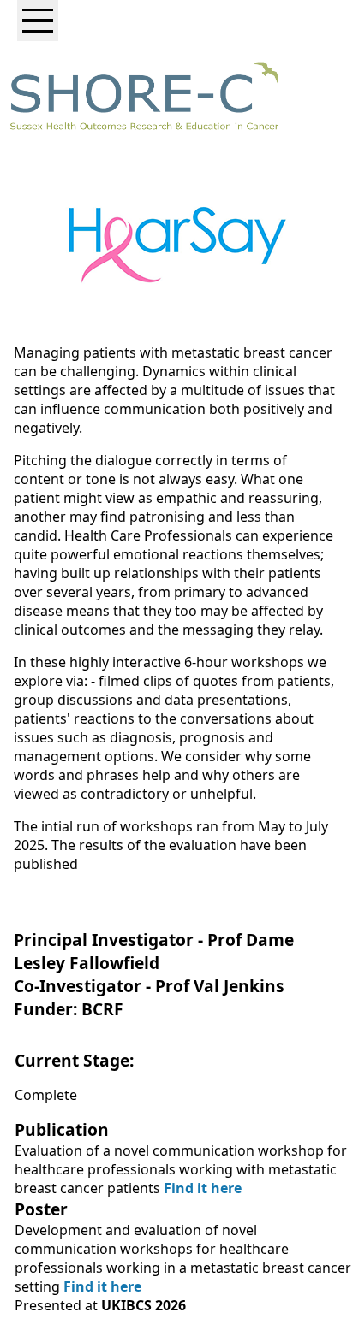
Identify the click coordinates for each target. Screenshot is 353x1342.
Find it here (201, 1188)
